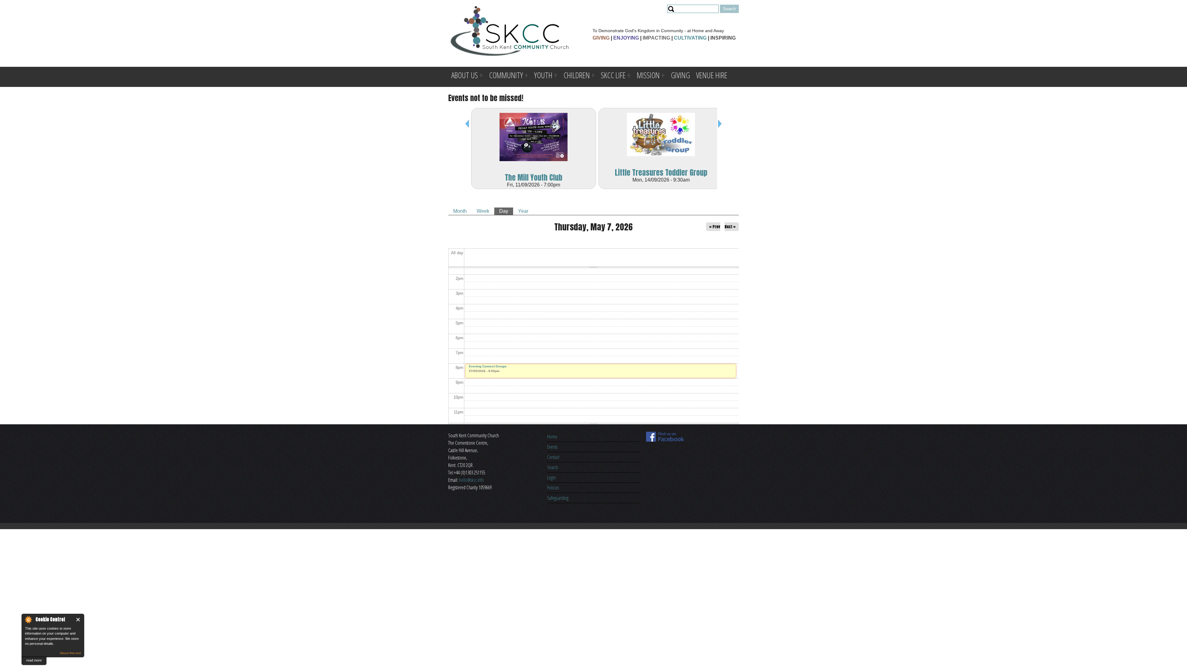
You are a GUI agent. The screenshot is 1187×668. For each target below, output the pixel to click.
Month (460, 211)
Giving (680, 75)
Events (552, 446)
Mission (648, 75)
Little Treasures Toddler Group (661, 172)
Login (551, 477)
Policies (553, 487)
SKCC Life (613, 75)
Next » (730, 226)
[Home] (509, 32)
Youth (543, 75)
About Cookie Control (28, 619)
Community (506, 75)
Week (483, 211)
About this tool (70, 653)
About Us (464, 75)
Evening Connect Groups (488, 366)
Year (523, 211)
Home (552, 436)
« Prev (714, 226)
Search (552, 467)
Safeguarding (557, 498)
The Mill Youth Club (533, 177)
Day (506, 211)
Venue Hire (711, 75)
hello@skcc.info (471, 480)
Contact (553, 457)
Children (577, 75)
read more (34, 660)
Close (78, 620)
